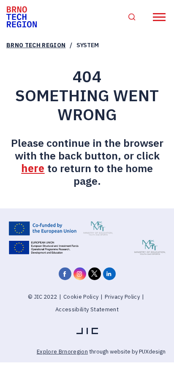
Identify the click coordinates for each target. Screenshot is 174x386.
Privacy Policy (122, 296)
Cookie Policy (80, 296)
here (32, 168)
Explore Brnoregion (62, 351)
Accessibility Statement (87, 309)
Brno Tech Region (35, 45)
